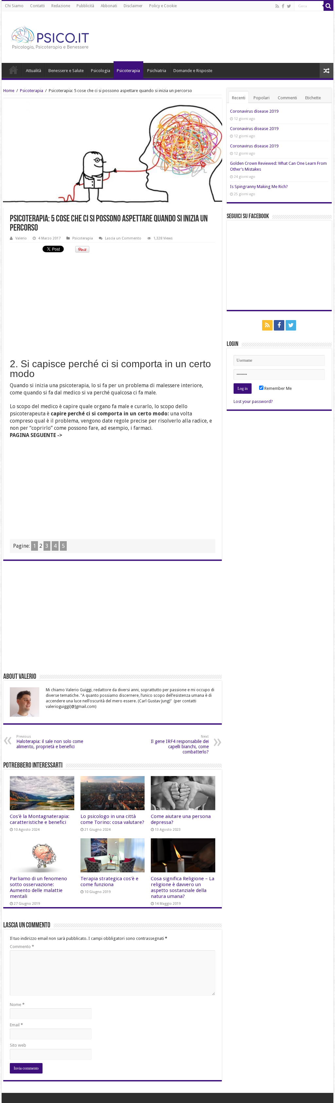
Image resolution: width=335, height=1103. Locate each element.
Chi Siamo (14, 6)
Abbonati (109, 6)
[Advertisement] (112, 305)
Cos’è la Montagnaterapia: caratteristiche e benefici (39, 819)
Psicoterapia (128, 70)
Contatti (37, 6)
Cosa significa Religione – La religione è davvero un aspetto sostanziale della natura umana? (182, 887)
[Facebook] (283, 6)
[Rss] (277, 6)
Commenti (287, 97)
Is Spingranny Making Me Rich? (259, 186)
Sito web (18, 1045)
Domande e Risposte (192, 70)
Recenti (238, 97)
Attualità (33, 70)
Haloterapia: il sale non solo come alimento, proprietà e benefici (49, 741)
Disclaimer (133, 6)
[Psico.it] (64, 36)
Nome (17, 1004)
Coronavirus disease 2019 (254, 111)
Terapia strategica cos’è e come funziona (109, 881)
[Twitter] (289, 6)
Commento (22, 946)
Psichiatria (156, 70)
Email (16, 1024)
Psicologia (100, 70)
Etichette (313, 97)
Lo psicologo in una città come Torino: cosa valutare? (112, 819)
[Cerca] (328, 6)
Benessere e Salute (66, 70)
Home (13, 70)
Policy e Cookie (163, 6)
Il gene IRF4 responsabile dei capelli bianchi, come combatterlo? (180, 744)
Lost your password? (253, 401)
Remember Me (277, 388)
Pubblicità (85, 6)
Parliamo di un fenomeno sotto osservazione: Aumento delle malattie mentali (38, 887)
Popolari (262, 97)
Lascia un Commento (123, 238)
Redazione (60, 6)
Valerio (21, 238)
